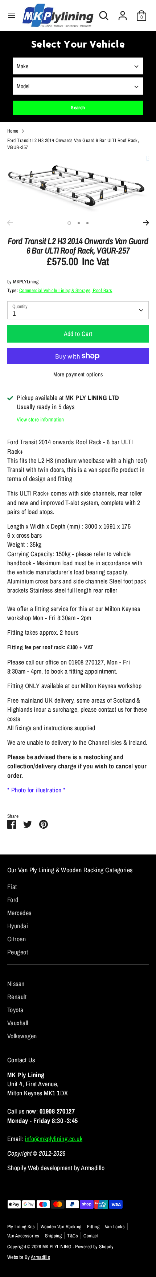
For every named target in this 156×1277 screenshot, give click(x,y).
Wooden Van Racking (61, 1226)
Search (78, 107)
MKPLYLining (25, 281)
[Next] (146, 223)
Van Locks (115, 1226)
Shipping (53, 1235)
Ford (13, 899)
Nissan (16, 983)
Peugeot (17, 952)
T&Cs (72, 1235)
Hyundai (17, 925)
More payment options (78, 374)
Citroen (16, 938)
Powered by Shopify (94, 1246)
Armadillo (40, 1257)
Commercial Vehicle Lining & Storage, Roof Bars (65, 290)
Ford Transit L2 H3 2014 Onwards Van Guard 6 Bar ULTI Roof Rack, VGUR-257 (73, 143)
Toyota (15, 1009)
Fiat (12, 886)
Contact (90, 1235)
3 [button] (87, 223)
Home (13, 131)
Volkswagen (22, 1035)
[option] (78, 186)
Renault (16, 996)
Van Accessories (23, 1235)
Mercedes (19, 912)
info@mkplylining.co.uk (53, 1138)
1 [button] (69, 223)
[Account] (122, 12)
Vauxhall (17, 1022)
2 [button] (79, 223)
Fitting (93, 1226)
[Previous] (10, 223)
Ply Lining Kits (21, 1226)
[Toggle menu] (11, 15)
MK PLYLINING (57, 1246)
